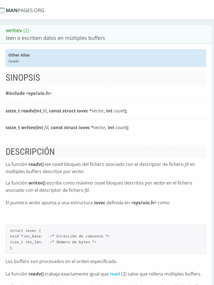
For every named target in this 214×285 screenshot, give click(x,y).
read (115, 274)
